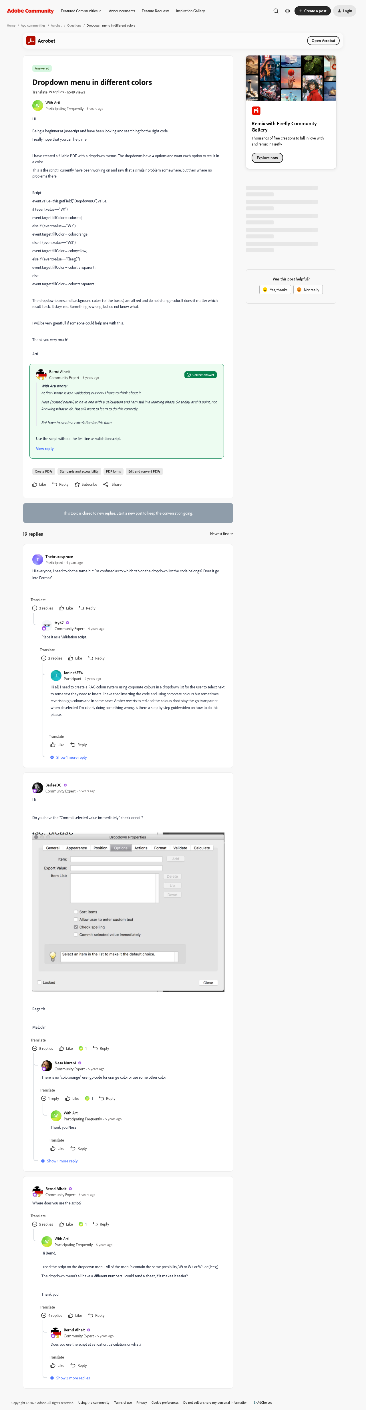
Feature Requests (155, 10)
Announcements (122, 10)
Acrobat (56, 25)
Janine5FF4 (73, 672)
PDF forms (113, 471)
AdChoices (264, 1402)
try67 (59, 622)
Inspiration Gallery (190, 10)
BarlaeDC (53, 784)
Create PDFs (44, 471)
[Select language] (287, 10)
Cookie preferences (165, 1402)
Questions (74, 25)
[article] (127, 583)
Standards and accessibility (79, 471)
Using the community (94, 1402)
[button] (313, 10)
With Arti (52, 102)
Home (11, 25)
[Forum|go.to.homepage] (30, 10)
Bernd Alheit (59, 371)
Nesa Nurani (65, 1062)
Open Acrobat (323, 40)
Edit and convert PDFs (144, 471)
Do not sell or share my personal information (215, 1402)
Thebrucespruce (59, 556)
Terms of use (123, 1402)
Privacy (141, 1402)
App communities (33, 25)
